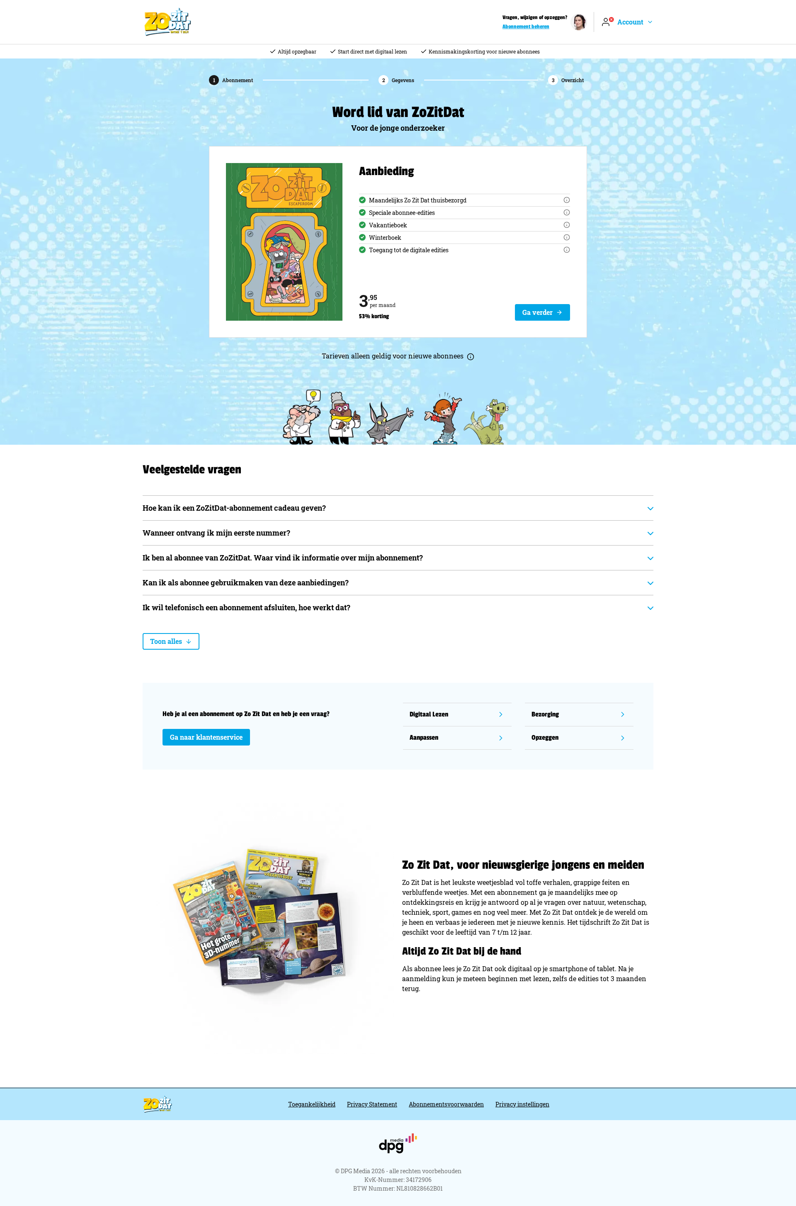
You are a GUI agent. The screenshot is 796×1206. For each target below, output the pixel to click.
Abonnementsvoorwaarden (446, 1104)
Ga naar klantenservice (206, 737)
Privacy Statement (372, 1104)
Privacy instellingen (522, 1104)
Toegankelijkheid (311, 1104)
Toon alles (166, 641)
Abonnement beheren (525, 26)
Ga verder (537, 312)
